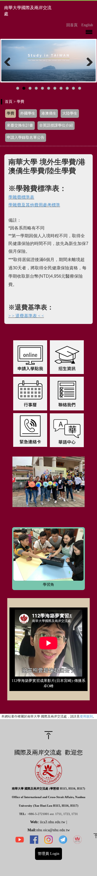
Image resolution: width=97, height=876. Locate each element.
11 (79, 88)
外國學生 (27, 113)
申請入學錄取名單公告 (25, 137)
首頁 (8, 102)
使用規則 (86, 716)
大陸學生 (69, 113)
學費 (10, 113)
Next (87, 60)
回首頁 (72, 25)
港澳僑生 (48, 113)
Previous (9, 60)
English (87, 25)
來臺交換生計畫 (20, 125)
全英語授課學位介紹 (56, 125)
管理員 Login (48, 854)
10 (73, 88)
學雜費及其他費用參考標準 (34, 205)
